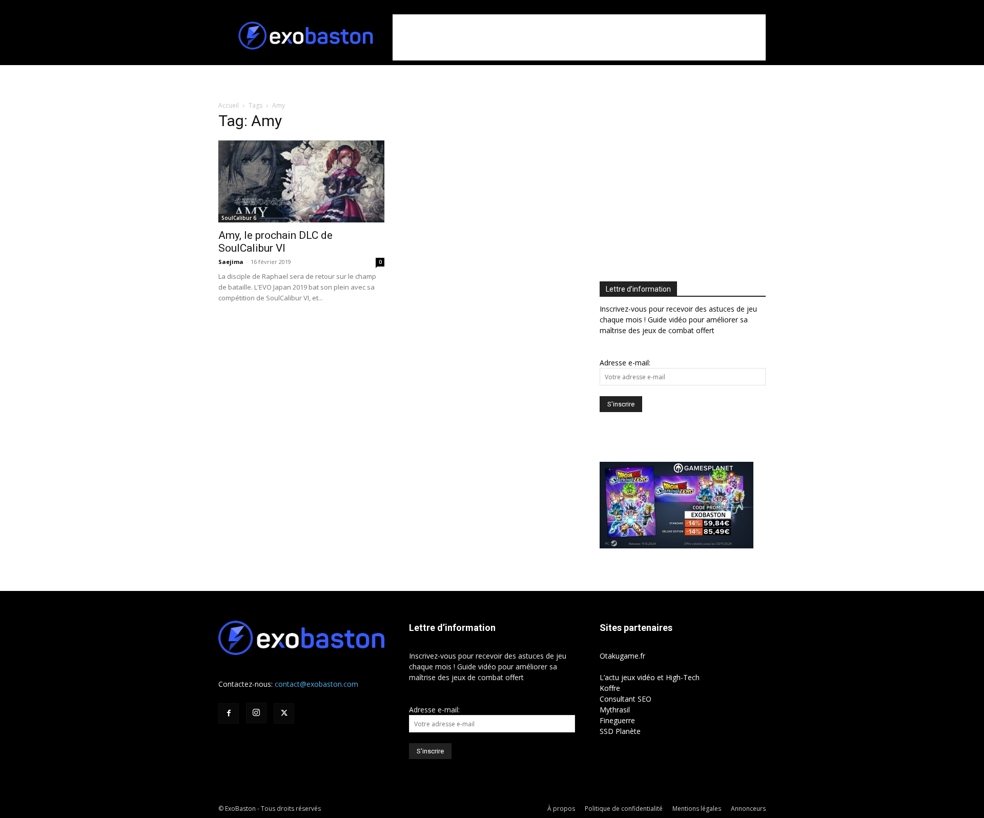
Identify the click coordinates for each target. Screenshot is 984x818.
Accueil (228, 105)
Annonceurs (748, 808)
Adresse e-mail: (625, 362)
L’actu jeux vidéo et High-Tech (650, 677)
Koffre (610, 688)
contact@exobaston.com (316, 684)
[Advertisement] (579, 37)
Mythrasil (615, 709)
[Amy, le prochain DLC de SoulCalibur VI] (301, 181)
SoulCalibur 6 (238, 217)
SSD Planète (620, 731)
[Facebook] (228, 713)
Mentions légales (696, 808)
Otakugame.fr (622, 656)
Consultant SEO (625, 699)
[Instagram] (256, 713)
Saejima (230, 261)
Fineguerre (617, 720)
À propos (561, 808)
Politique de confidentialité (624, 808)
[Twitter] (284, 713)
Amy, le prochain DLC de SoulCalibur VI (275, 241)
